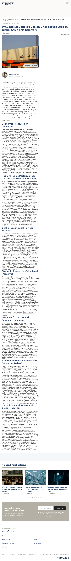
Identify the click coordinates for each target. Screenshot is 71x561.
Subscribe (60, 508)
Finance (4, 536)
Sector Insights (38, 543)
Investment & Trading (9, 543)
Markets (36, 539)
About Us (4, 554)
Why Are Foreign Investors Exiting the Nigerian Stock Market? (12, 489)
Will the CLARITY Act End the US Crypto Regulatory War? (57, 489)
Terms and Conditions (45, 554)
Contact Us (13, 554)
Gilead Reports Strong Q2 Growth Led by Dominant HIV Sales (34, 489)
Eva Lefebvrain (14, 74)
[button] (30, 497)
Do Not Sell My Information (61, 554)
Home (4, 19)
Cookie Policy (22, 554)
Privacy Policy (32, 554)
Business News (13, 19)
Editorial (4, 547)
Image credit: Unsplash (30, 65)
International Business (12, 23)
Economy (37, 536)
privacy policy (49, 516)
